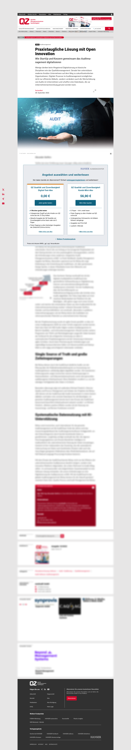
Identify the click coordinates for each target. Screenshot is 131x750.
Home (21, 37)
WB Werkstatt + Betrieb (37, 722)
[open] (94, 91)
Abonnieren (72, 698)
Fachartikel (39, 90)
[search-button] (109, 28)
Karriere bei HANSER (36, 733)
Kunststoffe (65, 718)
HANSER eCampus (35, 737)
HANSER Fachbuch (52, 733)
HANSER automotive (51, 718)
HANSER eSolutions (84, 733)
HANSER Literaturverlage (53, 737)
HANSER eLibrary (68, 733)
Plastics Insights (78, 718)
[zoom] (111, 154)
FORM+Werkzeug (35, 718)
